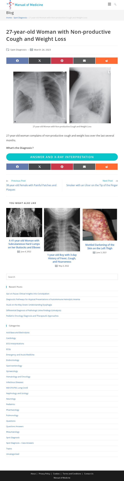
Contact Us (88, 473)
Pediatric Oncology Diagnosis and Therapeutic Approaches (32, 315)
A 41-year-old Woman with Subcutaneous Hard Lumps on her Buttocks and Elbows (24, 244)
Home (9, 17)
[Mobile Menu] (110, 4)
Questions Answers (14, 426)
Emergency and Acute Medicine (20, 354)
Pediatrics (10, 404)
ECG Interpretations (15, 343)
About (33, 473)
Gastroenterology (14, 365)
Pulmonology (12, 415)
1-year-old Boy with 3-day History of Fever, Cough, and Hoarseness (62, 258)
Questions (10, 421)
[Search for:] (115, 4)
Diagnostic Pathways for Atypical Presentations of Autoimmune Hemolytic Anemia (43, 299)
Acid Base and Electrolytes (17, 332)
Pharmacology (12, 409)
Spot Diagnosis (20, 17)
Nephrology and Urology (17, 393)
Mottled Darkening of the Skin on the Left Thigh (99, 246)
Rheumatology (13, 431)
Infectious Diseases (14, 382)
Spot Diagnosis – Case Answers (20, 443)
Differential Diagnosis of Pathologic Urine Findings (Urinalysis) (33, 310)
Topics (9, 448)
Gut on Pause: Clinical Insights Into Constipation (27, 293)
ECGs (8, 349)
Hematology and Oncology (18, 376)
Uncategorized (12, 454)
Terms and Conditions (72, 473)
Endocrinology (12, 360)
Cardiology (11, 338)
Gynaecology (12, 371)
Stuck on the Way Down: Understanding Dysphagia (29, 304)
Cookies (56, 473)
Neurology (11, 398)
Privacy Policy (44, 473)
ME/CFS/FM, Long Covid (17, 387)
